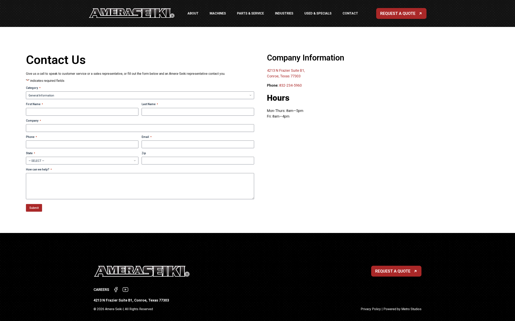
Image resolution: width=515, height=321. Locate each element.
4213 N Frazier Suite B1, (286, 70)
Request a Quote (397, 13)
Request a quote (392, 271)
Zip (144, 153)
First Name (34, 104)
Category (33, 87)
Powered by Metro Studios (402, 309)
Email (146, 136)
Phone (31, 136)
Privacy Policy (371, 309)
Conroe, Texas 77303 (284, 76)
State (30, 153)
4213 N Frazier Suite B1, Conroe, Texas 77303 (131, 300)
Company (33, 120)
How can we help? (39, 169)
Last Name (150, 104)
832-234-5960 (290, 85)
